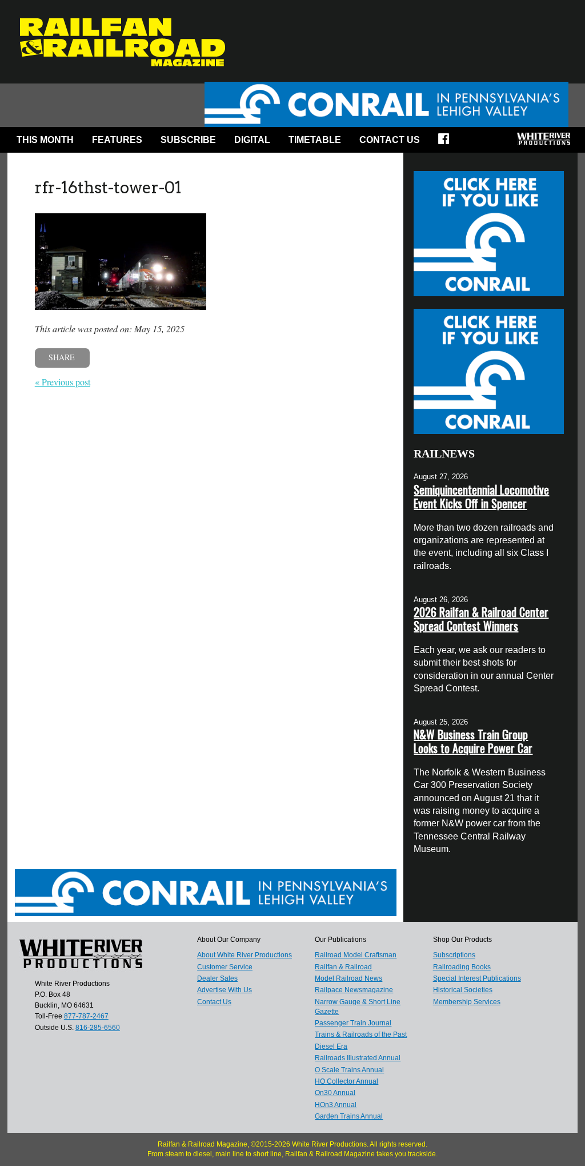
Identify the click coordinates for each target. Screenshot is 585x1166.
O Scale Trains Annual (349, 1070)
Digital (252, 140)
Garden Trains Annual (349, 1116)
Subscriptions (454, 955)
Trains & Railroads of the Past (361, 1034)
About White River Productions (244, 955)
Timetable (315, 140)
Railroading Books (462, 967)
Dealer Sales (217, 978)
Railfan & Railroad (343, 967)
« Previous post (62, 382)
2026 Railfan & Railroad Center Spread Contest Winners (481, 618)
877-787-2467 (86, 1016)
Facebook (447, 142)
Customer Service (225, 967)
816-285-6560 (97, 1028)
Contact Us (389, 140)
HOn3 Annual (335, 1105)
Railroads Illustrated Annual (357, 1058)
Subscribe (188, 140)
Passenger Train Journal (353, 1023)
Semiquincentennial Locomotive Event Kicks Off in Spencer (481, 496)
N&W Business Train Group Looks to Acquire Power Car (473, 741)
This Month (45, 140)
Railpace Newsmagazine (354, 990)
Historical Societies (462, 990)
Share (62, 357)
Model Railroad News (348, 978)
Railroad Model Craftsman (355, 955)
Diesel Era (331, 1046)
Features (117, 140)
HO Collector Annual (346, 1081)
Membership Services (466, 1002)
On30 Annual (335, 1093)
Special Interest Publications (477, 978)
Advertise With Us (224, 990)
